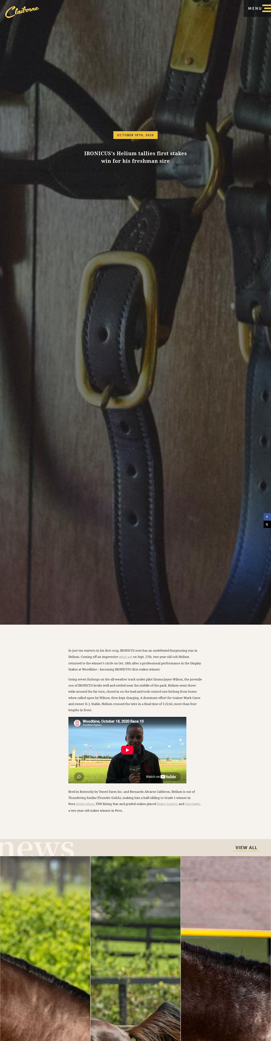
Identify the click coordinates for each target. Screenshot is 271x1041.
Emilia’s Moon (85, 804)
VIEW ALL (246, 848)
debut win (125, 657)
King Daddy (192, 804)
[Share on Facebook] (267, 517)
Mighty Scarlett (167, 804)
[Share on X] (267, 524)
